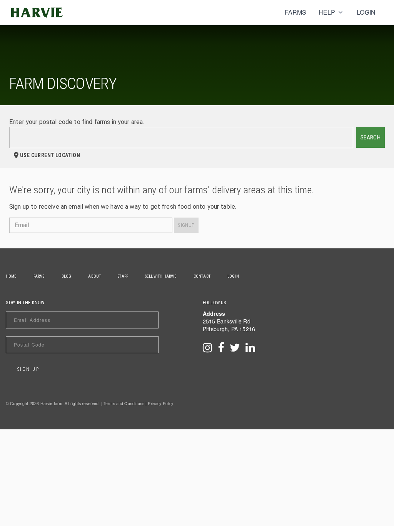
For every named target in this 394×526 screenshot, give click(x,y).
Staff (123, 276)
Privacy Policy (160, 403)
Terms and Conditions (124, 403)
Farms (296, 12)
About (94, 276)
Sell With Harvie (160, 276)
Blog (67, 276)
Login (366, 12)
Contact (202, 276)
